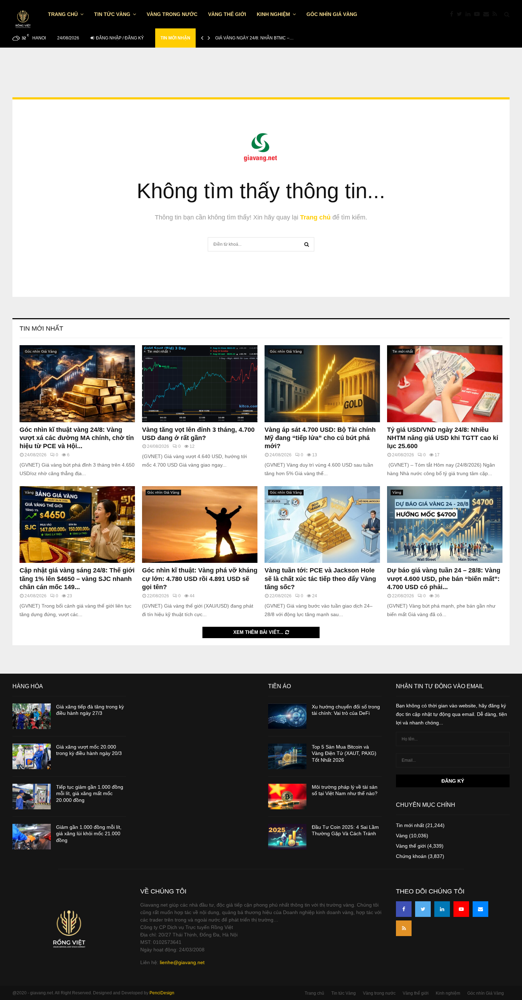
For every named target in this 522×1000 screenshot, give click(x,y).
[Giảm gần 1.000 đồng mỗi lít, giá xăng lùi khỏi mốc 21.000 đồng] (31, 836)
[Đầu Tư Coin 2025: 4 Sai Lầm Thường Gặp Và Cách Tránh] (287, 836)
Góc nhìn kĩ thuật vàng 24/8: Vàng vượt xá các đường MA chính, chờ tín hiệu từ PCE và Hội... (77, 438)
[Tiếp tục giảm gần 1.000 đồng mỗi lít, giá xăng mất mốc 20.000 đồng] (31, 796)
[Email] (488, 14)
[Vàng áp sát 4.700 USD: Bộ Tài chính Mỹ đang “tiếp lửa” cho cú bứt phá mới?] (322, 383)
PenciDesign (161, 992)
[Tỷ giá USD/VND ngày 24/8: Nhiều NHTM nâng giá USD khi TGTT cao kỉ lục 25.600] (444, 383)
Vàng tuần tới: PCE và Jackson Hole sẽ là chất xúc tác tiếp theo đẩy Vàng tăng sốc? (320, 579)
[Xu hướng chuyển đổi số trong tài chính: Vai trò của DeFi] (287, 716)
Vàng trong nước (172, 14)
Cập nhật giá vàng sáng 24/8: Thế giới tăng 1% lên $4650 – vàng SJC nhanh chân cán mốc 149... (77, 579)
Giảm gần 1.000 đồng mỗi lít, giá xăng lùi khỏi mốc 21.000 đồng (88, 833)
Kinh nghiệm (273, 14)
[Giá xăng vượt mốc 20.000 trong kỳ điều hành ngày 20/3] (31, 756)
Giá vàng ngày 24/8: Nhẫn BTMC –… (254, 38)
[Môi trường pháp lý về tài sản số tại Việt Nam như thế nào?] (287, 796)
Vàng (29, 492)
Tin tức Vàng (112, 14)
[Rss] (497, 14)
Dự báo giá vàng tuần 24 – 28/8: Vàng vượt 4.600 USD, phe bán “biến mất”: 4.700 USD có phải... (443, 579)
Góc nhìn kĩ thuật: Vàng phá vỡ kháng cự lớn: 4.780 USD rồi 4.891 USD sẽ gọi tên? (199, 579)
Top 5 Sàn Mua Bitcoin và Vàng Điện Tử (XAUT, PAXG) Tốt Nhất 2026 (344, 753)
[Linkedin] (470, 14)
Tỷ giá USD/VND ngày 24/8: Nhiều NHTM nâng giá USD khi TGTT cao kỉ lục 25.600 (442, 438)
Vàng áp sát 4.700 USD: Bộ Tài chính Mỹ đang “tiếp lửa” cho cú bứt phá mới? (320, 438)
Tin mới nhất (41, 328)
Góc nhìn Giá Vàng (331, 14)
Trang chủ (63, 14)
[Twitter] (461, 14)
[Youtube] (478, 14)
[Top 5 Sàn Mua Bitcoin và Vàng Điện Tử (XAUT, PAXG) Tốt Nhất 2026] (287, 756)
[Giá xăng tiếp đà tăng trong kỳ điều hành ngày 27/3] (31, 716)
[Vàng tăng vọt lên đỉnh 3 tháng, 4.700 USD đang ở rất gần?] (199, 383)
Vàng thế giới (227, 14)
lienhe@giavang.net (182, 962)
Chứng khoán (411, 856)
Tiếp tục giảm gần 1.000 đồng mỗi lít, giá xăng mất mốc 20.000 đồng (89, 793)
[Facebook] (453, 14)
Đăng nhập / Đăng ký (119, 38)
